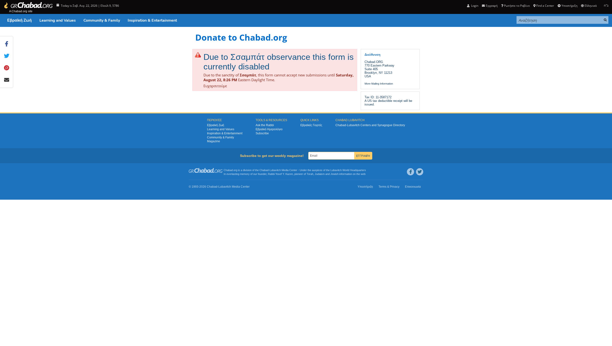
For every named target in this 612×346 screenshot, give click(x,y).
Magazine (213, 141)
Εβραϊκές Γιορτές (311, 125)
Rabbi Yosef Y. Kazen (280, 174)
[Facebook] (410, 171)
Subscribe (262, 133)
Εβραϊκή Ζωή (19, 20)
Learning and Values (57, 20)
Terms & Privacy (389, 186)
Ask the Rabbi (265, 125)
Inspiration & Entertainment (152, 20)
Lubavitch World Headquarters (348, 170)
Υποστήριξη (569, 6)
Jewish (334, 174)
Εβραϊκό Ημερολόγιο (269, 129)
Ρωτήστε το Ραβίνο (517, 6)
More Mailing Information (379, 83)
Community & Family (101, 20)
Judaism (320, 174)
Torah (310, 174)
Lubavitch (275, 170)
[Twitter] (419, 171)
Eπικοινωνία (413, 186)
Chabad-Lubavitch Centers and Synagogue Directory (370, 125)
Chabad (264, 170)
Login (474, 6)
